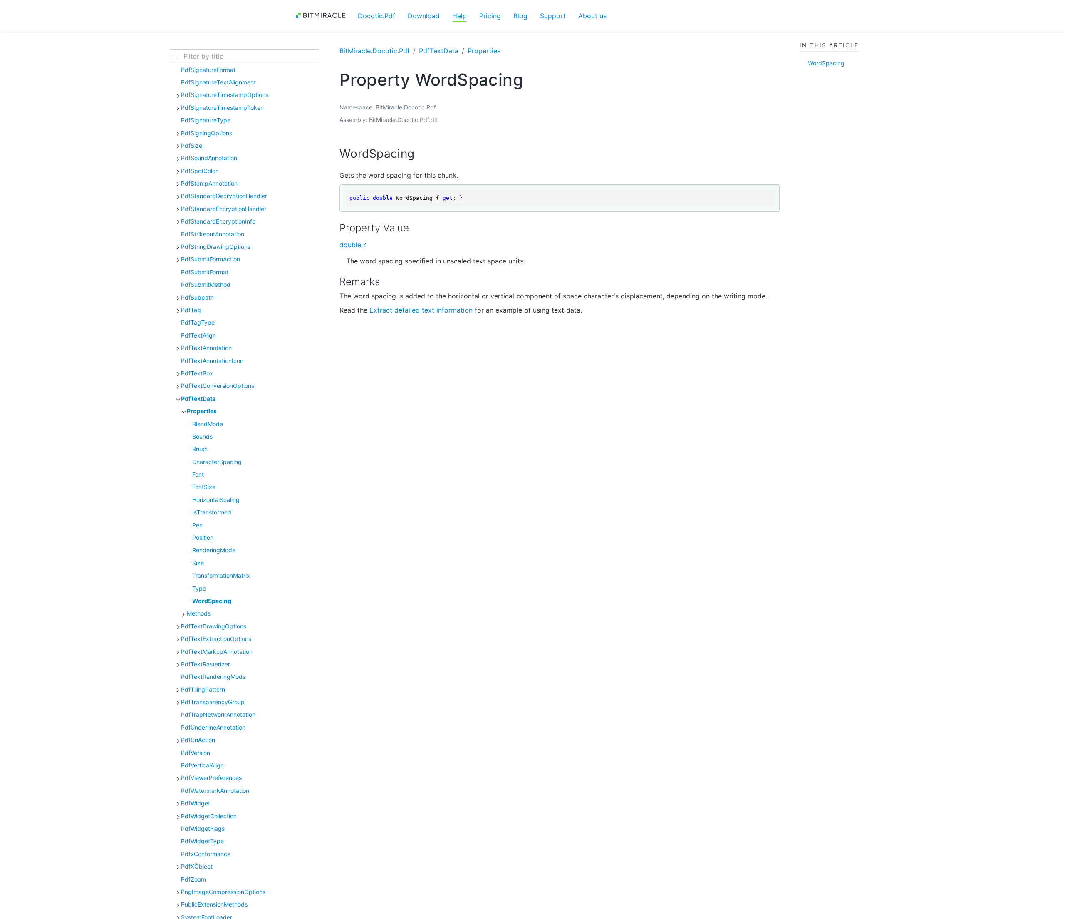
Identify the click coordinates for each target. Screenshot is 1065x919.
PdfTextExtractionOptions (216, 638)
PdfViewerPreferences (211, 777)
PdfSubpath (197, 297)
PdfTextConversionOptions (217, 385)
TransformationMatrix (221, 575)
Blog (520, 16)
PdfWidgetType (202, 840)
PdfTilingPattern (203, 689)
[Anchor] (422, 154)
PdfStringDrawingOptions (215, 246)
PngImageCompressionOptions (223, 891)
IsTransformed (211, 512)
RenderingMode (213, 550)
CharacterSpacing (217, 461)
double (350, 245)
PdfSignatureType (205, 120)
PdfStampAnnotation (209, 183)
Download (424, 16)
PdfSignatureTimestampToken (222, 107)
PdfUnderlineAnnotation (213, 727)
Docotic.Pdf (376, 16)
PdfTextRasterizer (205, 664)
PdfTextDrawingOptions (213, 626)
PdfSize (191, 145)
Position (202, 537)
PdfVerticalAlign (202, 765)
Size (198, 562)
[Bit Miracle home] (323, 15)
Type (199, 588)
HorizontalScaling (216, 499)
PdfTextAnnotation (206, 347)
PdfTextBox (197, 373)
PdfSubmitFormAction (210, 259)
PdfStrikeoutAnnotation (212, 234)
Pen (197, 525)
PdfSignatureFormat (208, 69)
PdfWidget (195, 803)
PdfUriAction (198, 739)
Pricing (490, 16)
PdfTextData (198, 398)
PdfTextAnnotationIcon (212, 360)
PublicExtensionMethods (214, 904)
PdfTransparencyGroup (213, 701)
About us (592, 16)
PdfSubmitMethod (205, 284)
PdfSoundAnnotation (209, 157)
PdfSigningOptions (206, 133)
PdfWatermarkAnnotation (215, 790)
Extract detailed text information (421, 310)
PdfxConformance (205, 853)
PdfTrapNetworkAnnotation (218, 714)
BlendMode (207, 423)
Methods (199, 613)
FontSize (203, 486)
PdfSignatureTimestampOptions (224, 94)
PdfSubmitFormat (204, 272)
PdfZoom (193, 879)
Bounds (202, 436)
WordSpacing (211, 600)
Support (553, 16)
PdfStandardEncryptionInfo (218, 221)
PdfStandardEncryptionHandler (223, 208)
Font (198, 474)
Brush (200, 448)
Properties (202, 411)
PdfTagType (198, 322)
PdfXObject (197, 866)
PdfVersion (195, 752)
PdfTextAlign (198, 335)
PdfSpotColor (199, 170)
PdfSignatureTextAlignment (218, 82)
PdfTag (191, 309)
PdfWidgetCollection (209, 816)
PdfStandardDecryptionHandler (224, 195)
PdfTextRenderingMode (213, 676)
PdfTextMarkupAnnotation (217, 651)
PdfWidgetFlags (203, 828)
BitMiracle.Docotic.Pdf (374, 51)
